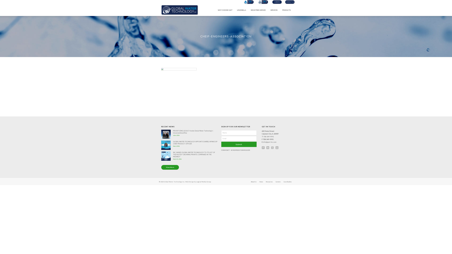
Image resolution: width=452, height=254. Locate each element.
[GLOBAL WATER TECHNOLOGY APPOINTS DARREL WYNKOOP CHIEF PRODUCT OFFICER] (166, 145)
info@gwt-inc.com (269, 142)
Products (286, 10)
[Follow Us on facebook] (263, 147)
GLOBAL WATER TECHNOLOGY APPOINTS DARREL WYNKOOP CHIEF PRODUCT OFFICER (195, 143)
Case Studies (288, 182)
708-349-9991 (268, 137)
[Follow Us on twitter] (272, 147)
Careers (278, 182)
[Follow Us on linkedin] (267, 147)
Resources (269, 182)
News (261, 182)
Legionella (241, 10)
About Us (254, 182)
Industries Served (258, 10)
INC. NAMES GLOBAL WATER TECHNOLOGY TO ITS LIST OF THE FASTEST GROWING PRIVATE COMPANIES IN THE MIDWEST (194, 154)
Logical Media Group (203, 182)
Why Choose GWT (225, 10)
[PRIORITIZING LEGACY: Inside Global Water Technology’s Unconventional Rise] (166, 134)
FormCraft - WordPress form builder (235, 150)
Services (274, 10)
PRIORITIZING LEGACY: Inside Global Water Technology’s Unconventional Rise (193, 132)
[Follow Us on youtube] (277, 147)
